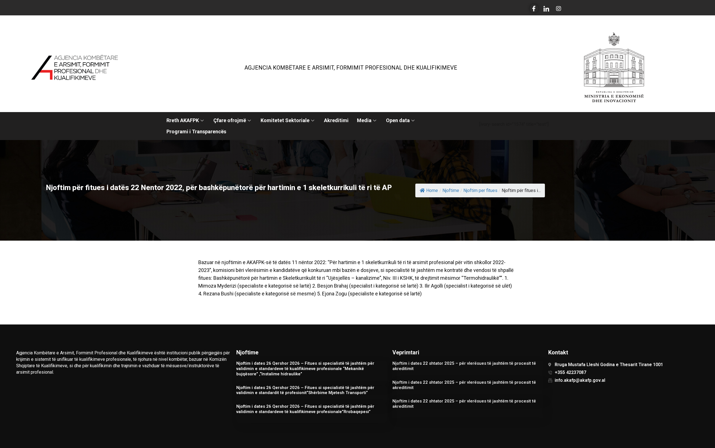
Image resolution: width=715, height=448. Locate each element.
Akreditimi (336, 120)
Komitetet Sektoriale (285, 120)
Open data (398, 120)
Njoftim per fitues (480, 190)
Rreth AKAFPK (182, 120)
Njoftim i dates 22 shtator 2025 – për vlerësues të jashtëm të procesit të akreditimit (464, 366)
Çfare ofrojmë (229, 120)
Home (432, 190)
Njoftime (450, 190)
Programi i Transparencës (196, 131)
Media (364, 120)
